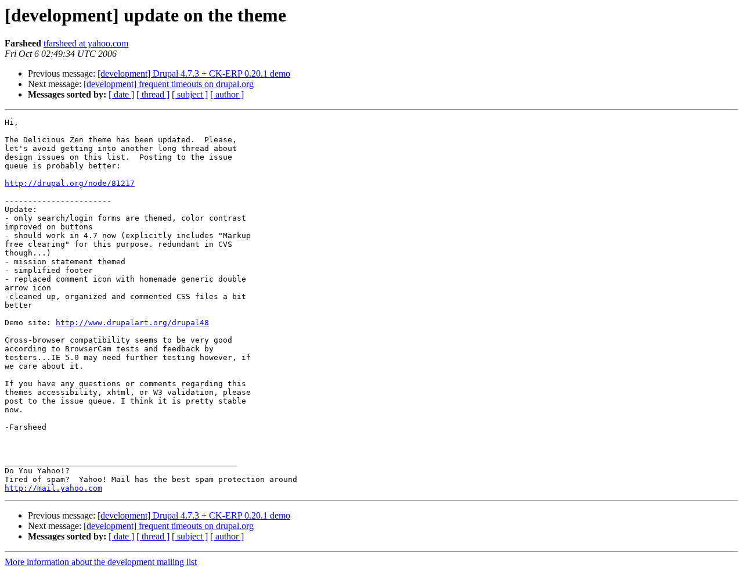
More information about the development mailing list (101, 562)
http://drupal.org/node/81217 (70, 183)
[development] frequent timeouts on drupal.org (169, 84)
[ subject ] (190, 94)
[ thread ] (152, 94)
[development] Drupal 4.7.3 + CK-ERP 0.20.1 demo (194, 73)
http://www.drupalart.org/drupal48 (132, 322)
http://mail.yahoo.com (53, 488)
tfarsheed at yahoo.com (86, 43)
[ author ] (227, 94)
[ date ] (121, 94)
